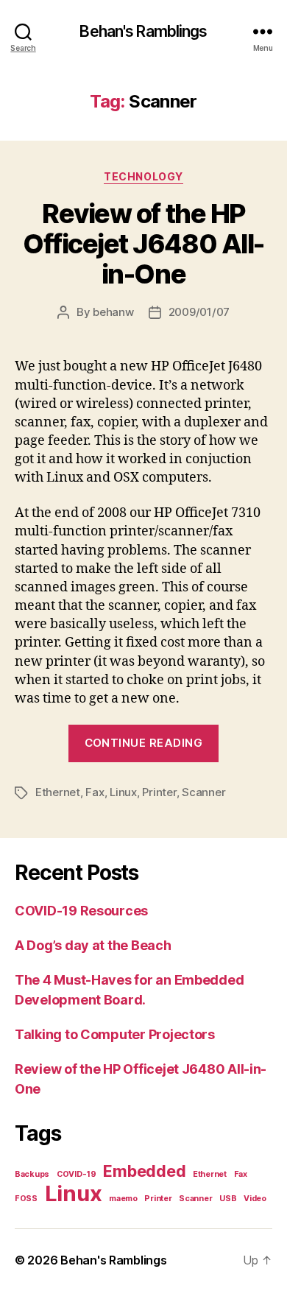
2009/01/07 (199, 312)
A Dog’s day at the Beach (93, 945)
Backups (32, 1174)
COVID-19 (76, 1174)
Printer (159, 792)
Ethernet (57, 792)
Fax (94, 792)
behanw (113, 312)
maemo (123, 1198)
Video (255, 1198)
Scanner (203, 792)
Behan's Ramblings (143, 31)
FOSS (26, 1198)
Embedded (144, 1171)
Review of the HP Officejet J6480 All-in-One (143, 243)
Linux (123, 792)
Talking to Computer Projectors (115, 1034)
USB (227, 1198)
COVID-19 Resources (81, 910)
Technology (143, 176)
